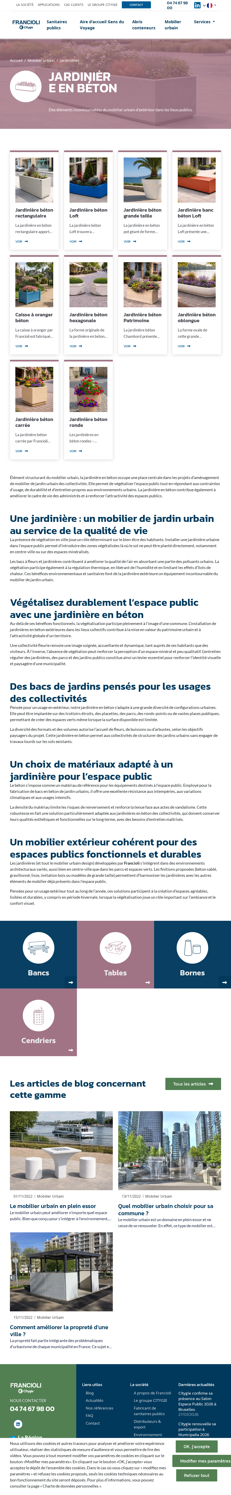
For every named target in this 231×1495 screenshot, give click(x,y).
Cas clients (73, 4)
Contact (136, 4)
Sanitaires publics (57, 24)
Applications (49, 4)
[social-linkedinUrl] (197, 6)
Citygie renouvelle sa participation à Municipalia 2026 (197, 1429)
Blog (90, 1392)
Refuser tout (196, 1475)
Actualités (94, 1400)
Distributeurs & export (147, 1424)
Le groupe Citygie (103, 4)
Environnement (148, 1434)
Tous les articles (190, 1084)
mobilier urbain (65, 477)
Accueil (16, 60)
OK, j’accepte (197, 1446)
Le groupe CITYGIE (150, 1400)
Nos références (99, 1408)
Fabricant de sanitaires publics (149, 1410)
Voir (19, 241)
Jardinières (69, 60)
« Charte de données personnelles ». (71, 1485)
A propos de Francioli (152, 1392)
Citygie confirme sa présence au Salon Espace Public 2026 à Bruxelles (197, 1401)
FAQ (89, 1415)
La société (25, 4)
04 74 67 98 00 (177, 5)
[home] (26, 24)
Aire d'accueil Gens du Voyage (102, 24)
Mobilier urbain (173, 24)
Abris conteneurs (143, 24)
